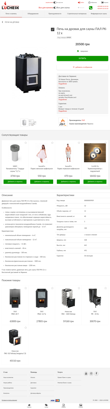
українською (49, 2)
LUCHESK (105, 400)
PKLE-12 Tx (41, 314)
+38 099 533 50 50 (102, 8)
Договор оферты (36, 393)
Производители (8, 388)
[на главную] (10, 5)
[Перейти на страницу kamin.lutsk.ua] (55, 7)
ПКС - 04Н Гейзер (68, 314)
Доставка (33, 383)
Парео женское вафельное (42, 169)
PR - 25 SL (95, 314)
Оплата (33, 377)
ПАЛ (83, 120)
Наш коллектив (8, 377)
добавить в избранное (83, 67)
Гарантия (33, 388)
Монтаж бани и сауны (64, 383)
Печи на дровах (12, 22)
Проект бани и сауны (64, 377)
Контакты (6, 393)
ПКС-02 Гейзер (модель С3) (15, 354)
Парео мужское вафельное (68, 169)
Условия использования (9, 400)
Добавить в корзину (15, 182)
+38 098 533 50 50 (102, 6)
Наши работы (7, 383)
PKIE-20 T (15, 314)
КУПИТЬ (82, 58)
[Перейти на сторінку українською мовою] (55, 2)
